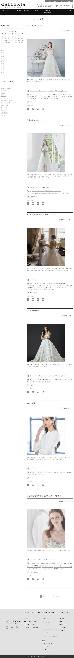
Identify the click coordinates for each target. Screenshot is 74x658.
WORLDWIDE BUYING (51, 636)
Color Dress (5, 91)
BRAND (26, 10)
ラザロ (46, 382)
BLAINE (54, 95)
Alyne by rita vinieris (43, 95)
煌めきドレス (58, 569)
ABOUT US (5, 10)
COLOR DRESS (29, 624)
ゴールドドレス (38, 382)
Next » (58, 596)
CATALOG (63, 627)
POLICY (46, 626)
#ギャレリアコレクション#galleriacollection (45, 283)
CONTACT (63, 630)
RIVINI (51, 97)
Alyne (32, 95)
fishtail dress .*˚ (34, 120)
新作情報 (3, 110)
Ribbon (30, 403)
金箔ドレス (52, 382)
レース (56, 289)
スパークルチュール (47, 569)
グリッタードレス (34, 569)
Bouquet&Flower (6, 100)
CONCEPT (47, 622)
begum (43, 193)
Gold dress (32, 311)
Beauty (3, 98)
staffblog (51, 91)
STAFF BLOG (46, 650)
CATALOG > (52, 1)
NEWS (37, 10)
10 (53, 596)
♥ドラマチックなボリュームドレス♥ (42, 215)
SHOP (58, 10)
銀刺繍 (56, 98)
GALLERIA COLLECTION (59, 286)
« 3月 (3, 46)
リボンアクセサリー (39, 474)
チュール (50, 289)
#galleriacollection (37, 191)
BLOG (69, 10)
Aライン (44, 565)
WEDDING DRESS (30, 621)
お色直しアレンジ (46, 472)
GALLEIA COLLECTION (41, 286)
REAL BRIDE (46, 647)
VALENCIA (60, 379)
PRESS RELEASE (47, 12)
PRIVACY (62, 624)
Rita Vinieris (43, 97)
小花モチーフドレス (47, 98)
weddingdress (46, 287)
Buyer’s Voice (5, 108)
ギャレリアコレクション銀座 (37, 289)
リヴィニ (37, 98)
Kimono (3, 95)
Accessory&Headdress (38, 91)
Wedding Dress (61, 91)
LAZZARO (37, 567)
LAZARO (36, 287)
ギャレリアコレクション (60, 472)
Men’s (3, 93)
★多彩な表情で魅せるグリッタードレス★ (44, 496)
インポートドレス (63, 193)
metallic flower (34, 26)
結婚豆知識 (4, 112)
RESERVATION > (66, 1)
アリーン (57, 97)
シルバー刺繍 (64, 97)
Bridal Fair (4, 105)
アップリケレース (57, 287)
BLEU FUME (63, 95)
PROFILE (62, 618)
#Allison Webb (35, 563)
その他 (3, 115)
